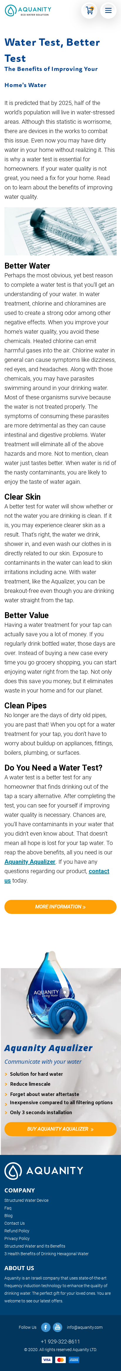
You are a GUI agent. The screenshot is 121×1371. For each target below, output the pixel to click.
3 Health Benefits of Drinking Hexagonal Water (46, 1253)
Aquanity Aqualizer (30, 861)
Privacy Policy (17, 1238)
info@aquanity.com (84, 1327)
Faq (7, 1208)
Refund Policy (16, 1231)
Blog (8, 1215)
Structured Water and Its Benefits (34, 1246)
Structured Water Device (26, 1200)
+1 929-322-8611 (60, 1341)
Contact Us (14, 1223)
